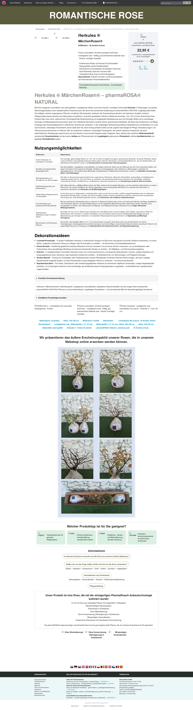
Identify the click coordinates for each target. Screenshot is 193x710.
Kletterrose (38, 689)
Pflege (61, 3)
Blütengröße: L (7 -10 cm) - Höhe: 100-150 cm (115, 324)
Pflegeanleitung (96, 586)
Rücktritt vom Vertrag (115, 706)
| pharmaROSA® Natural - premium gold (112, 327)
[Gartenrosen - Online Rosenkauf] (187, 2)
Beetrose (37, 685)
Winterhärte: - (108, 320)
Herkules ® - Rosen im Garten (79, 327)
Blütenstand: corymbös (49, 320)
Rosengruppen (40, 29)
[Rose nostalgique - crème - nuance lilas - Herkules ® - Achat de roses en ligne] (90, 666)
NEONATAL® (112, 697)
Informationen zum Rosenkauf (96, 575)
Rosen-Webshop (15, 3)
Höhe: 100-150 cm (71, 320)
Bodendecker (39, 693)
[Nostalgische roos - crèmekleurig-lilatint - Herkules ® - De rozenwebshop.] (106, 666)
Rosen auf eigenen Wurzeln (44, 3)
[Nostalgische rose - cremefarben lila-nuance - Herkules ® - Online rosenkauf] (83, 666)
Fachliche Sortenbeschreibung (51, 278)
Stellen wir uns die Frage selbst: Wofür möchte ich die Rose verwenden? (96, 564)
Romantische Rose (54, 29)
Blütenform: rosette (91, 320)
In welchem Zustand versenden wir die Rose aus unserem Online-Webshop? (96, 556)
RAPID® (68, 693)
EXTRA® (111, 683)
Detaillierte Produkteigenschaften (52, 297)
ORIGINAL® (104, 681)
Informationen (71, 3)
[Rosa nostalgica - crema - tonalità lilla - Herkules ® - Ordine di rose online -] (94, 666)
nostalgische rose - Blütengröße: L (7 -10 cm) (73, 324)
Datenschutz (75, 706)
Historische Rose (40, 681)
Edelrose (37, 683)
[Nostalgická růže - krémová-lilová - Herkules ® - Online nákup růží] (113, 666)
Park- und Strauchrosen (42, 687)
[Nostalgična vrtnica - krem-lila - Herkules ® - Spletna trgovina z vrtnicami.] (79, 666)
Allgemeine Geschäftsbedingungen (94, 706)
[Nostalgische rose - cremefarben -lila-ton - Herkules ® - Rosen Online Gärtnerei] (75, 666)
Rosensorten (28, 3)
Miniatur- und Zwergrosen (42, 691)
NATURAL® (71, 689)
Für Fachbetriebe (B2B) (89, 3)
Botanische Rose (40, 695)
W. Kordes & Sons (141, 327)
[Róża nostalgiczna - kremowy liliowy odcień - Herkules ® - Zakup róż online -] (98, 666)
